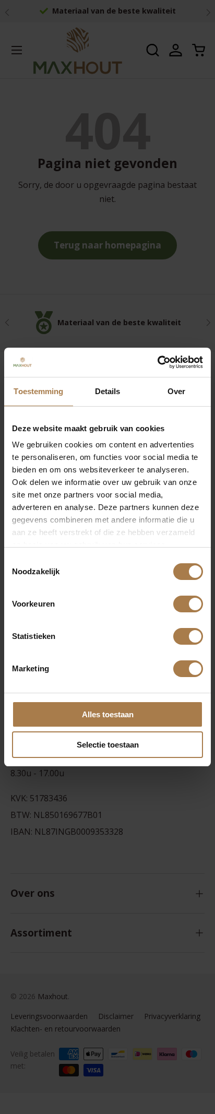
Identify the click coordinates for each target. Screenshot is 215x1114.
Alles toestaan (108, 714)
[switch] (188, 604)
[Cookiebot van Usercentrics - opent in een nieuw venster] (157, 362)
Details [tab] (108, 391)
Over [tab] (176, 391)
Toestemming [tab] (38, 391)
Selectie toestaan (108, 744)
